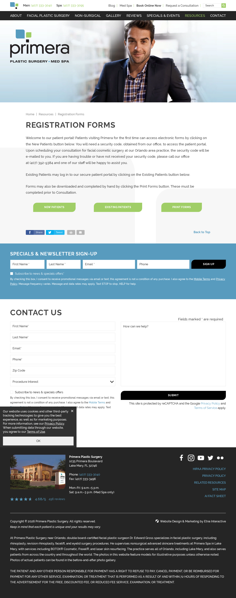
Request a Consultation (182, 5)
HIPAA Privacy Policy (209, 469)
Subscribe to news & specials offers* (39, 273)
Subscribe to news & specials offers (39, 392)
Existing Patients (118, 207)
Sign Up (208, 264)
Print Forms (181, 207)
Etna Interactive (215, 521)
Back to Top (202, 232)
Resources (195, 16)
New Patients (54, 207)
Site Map (219, 489)
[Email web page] (81, 232)
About (16, 16)
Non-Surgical (88, 16)
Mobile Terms (202, 279)
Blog (111, 5)
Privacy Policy (210, 403)
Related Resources (210, 482)
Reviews (134, 16)
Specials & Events (163, 16)
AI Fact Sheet (215, 496)
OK (38, 441)
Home (30, 114)
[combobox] (212, 5)
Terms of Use (36, 431)
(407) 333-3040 (89, 474)
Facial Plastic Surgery (48, 16)
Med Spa (126, 5)
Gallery (113, 16)
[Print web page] (71, 232)
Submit (173, 395)
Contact (218, 16)
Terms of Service (205, 408)
